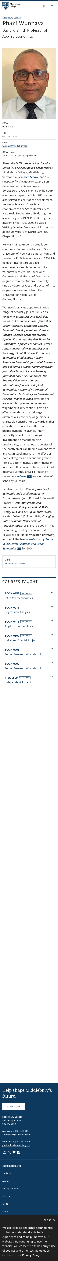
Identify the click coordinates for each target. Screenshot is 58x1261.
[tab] (29, 596)
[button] (44, 6)
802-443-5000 (9, 1123)
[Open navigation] (52, 6)
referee (21, 476)
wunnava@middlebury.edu (15, 145)
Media (5, 1203)
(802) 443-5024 (9, 136)
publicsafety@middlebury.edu (16, 1145)
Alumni (5, 1181)
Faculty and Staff (10, 1188)
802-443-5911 (23, 1141)
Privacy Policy (31, 1255)
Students (6, 1173)
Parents (6, 1196)
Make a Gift (13, 1106)
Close (48, 1220)
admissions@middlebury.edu (16, 1134)
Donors (6, 1211)
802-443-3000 (21, 1131)
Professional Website (15, 563)
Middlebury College (11, 17)
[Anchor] (41, 581)
